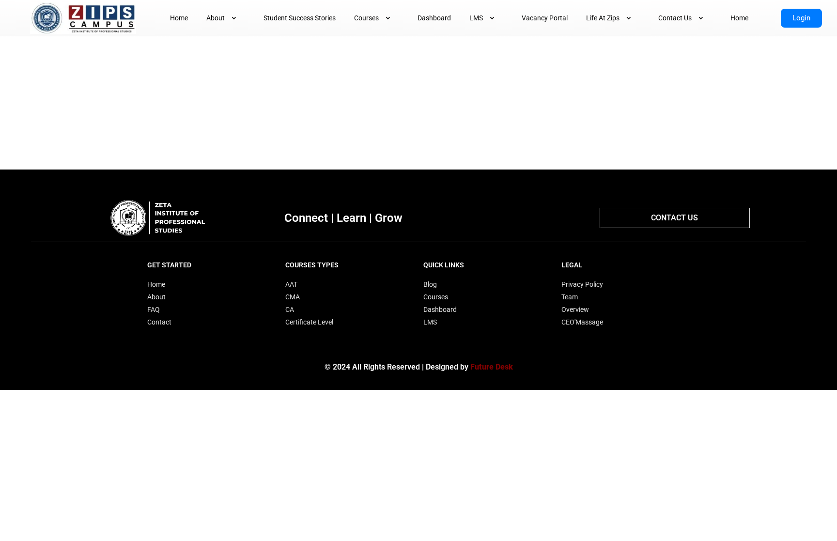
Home (179, 18)
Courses (366, 18)
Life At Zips (603, 18)
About (215, 18)
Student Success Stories (300, 18)
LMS (476, 18)
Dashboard (434, 18)
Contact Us (675, 18)
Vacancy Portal (545, 18)
